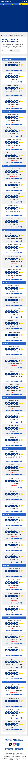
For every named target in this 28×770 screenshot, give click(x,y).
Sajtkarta (8, 766)
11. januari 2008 (14, 710)
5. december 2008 (14, 98)
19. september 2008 (14, 244)
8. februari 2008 (14, 659)
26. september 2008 (14, 233)
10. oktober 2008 (14, 205)
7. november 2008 (14, 153)
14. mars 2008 (14, 593)
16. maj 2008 (14, 478)
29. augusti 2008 (14, 285)
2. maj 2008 (14, 503)
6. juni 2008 (14, 437)
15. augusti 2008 (14, 309)
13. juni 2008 (14, 425)
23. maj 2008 (14, 464)
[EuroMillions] (6, 1)
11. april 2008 (14, 542)
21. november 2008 (14, 128)
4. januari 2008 (14, 721)
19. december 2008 (14, 73)
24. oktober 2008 (14, 182)
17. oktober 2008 (14, 194)
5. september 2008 (14, 269)
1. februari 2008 (14, 670)
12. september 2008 (14, 256)
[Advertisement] (14, 18)
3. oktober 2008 (14, 218)
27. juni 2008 (14, 400)
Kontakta (20, 766)
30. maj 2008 (14, 451)
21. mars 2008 (14, 580)
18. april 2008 (14, 529)
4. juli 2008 (14, 384)
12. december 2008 (14, 85)
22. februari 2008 (14, 634)
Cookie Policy (20, 763)
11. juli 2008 (14, 371)
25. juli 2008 (14, 346)
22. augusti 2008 (14, 297)
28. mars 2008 (14, 568)
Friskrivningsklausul (6, 754)
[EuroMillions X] (10, 744)
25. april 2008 (14, 517)
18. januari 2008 (14, 698)
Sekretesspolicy (7, 763)
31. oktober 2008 (14, 169)
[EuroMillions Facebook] (18, 744)
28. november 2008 (14, 114)
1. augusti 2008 (14, 332)
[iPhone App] (9, 749)
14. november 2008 (14, 139)
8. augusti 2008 (14, 320)
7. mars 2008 (14, 606)
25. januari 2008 (14, 685)
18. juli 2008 (14, 358)
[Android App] (19, 749)
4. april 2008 (14, 554)
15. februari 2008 (14, 647)
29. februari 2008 (14, 620)
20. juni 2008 (14, 414)
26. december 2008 (14, 62)
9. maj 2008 (14, 491)
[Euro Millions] (1, 35)
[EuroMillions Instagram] (14, 744)
